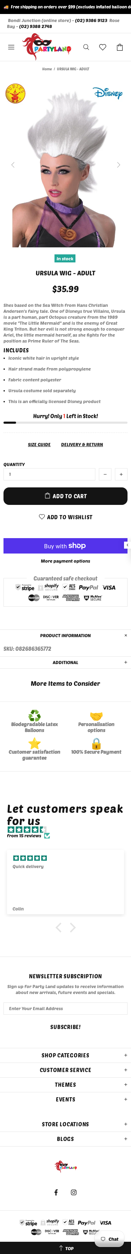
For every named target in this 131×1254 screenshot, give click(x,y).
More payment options (65, 561)
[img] (69, 830)
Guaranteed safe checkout (65, 578)
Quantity (14, 464)
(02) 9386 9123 (91, 20)
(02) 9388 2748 (35, 26)
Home (47, 69)
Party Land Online (46, 47)
